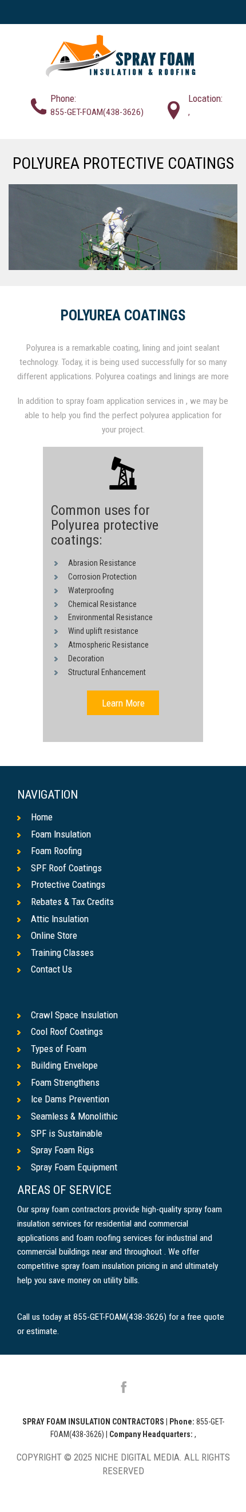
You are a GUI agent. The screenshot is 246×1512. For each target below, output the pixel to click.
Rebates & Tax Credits (72, 901)
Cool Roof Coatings (67, 1031)
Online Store (54, 935)
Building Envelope (64, 1065)
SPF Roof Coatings (66, 868)
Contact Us (51, 969)
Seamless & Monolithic (74, 1116)
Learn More (123, 702)
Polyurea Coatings (123, 316)
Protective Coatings (68, 884)
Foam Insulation (61, 834)
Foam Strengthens (65, 1082)
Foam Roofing (56, 850)
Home (42, 817)
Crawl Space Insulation (74, 1015)
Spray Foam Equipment (74, 1167)
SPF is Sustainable (66, 1133)
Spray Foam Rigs (62, 1150)
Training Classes (62, 952)
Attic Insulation (60, 918)
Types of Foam (58, 1048)
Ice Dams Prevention (70, 1099)
